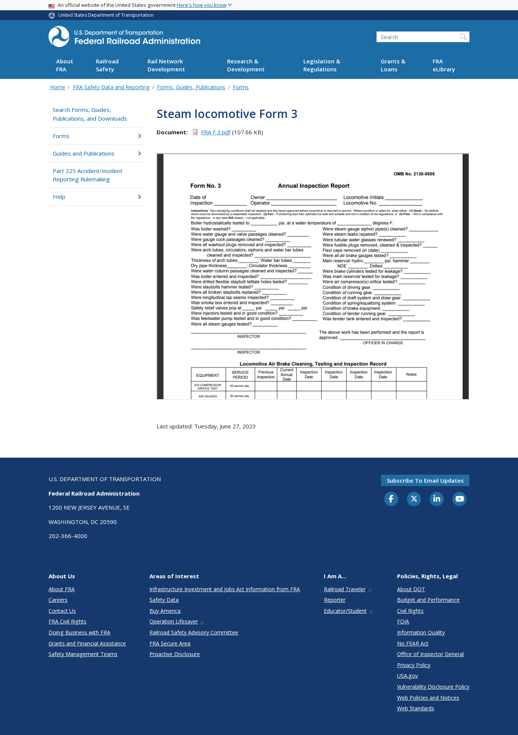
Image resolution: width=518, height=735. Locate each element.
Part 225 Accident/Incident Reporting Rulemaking (87, 175)
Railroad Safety (107, 65)
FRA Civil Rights (67, 621)
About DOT (411, 589)
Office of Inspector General (430, 654)
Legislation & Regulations (321, 65)
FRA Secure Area (169, 643)
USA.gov (407, 675)
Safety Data (164, 599)
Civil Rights (410, 610)
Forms (241, 87)
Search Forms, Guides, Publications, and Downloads (90, 114)
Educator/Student (345, 610)
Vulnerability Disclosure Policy (433, 686)
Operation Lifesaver (173, 621)
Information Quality (421, 632)
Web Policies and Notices (428, 697)
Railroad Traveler (345, 589)
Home (57, 87)
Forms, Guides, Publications (191, 87)
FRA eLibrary (444, 65)
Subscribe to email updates (425, 480)
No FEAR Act (413, 643)
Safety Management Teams (83, 654)
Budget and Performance (428, 599)
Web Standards (415, 708)
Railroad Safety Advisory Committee (193, 632)
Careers (58, 599)
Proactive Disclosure (174, 654)
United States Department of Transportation (106, 15)
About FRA (64, 65)
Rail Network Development (166, 65)
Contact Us (62, 610)
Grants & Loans (393, 65)
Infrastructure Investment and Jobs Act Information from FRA (224, 589)
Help (59, 196)
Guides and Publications (84, 153)
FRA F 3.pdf (216, 132)
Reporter (334, 599)
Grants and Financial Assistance (87, 643)
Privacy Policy (413, 665)
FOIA (403, 621)
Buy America (165, 610)
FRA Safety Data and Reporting (111, 87)
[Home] (124, 39)
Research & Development (246, 65)
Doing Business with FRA (79, 632)
